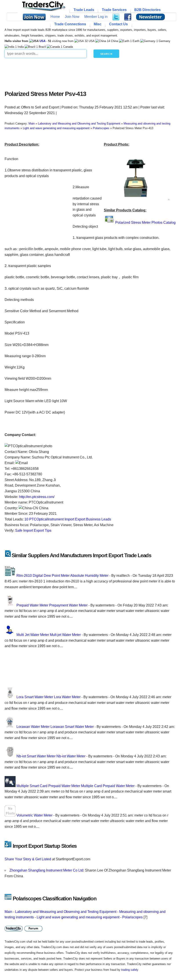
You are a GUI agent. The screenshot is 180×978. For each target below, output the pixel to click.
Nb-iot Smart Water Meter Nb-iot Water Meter (50, 756)
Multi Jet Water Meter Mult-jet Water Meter (48, 635)
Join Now (72, 16)
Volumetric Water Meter (34, 815)
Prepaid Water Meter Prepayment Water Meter (52, 605)
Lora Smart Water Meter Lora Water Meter (48, 697)
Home (55, 16)
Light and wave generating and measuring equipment (78, 917)
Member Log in (96, 16)
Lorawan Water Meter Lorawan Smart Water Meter (55, 727)
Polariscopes (132, 917)
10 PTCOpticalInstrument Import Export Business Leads (67, 519)
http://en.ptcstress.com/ (36, 497)
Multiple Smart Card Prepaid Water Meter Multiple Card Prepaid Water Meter (75, 786)
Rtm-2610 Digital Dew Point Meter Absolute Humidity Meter (62, 575)
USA (42, 41)
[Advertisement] (90, 73)
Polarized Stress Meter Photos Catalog (145, 222)
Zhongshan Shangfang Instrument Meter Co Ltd (46, 870)
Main (8, 912)
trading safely (129, 969)
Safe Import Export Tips (33, 530)
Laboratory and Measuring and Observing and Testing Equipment (65, 912)
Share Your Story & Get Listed (28, 859)
